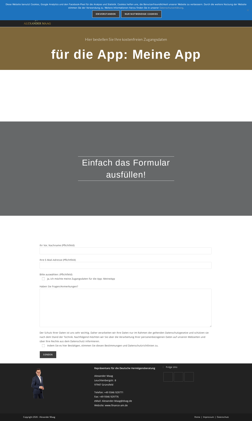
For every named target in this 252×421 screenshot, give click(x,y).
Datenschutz (223, 417)
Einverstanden (106, 14)
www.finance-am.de (116, 405)
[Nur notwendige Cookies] (247, 10)
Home (197, 417)
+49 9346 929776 (109, 396)
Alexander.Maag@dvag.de (117, 400)
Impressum (208, 417)
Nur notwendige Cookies (141, 14)
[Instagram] (178, 377)
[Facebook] (168, 377)
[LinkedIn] (189, 377)
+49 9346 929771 (113, 392)
